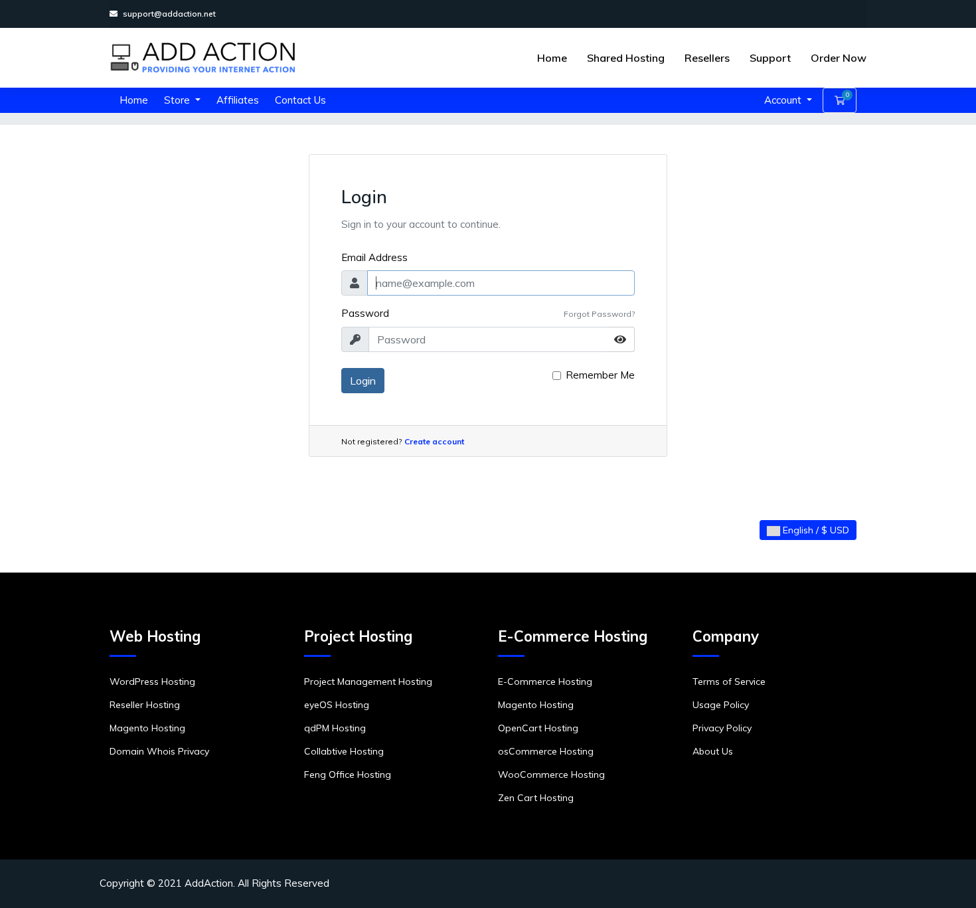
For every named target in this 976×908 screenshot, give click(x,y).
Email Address (374, 257)
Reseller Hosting (145, 705)
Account (784, 100)
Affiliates (237, 100)
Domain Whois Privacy (159, 751)
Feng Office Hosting (347, 774)
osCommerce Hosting (546, 751)
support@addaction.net (169, 14)
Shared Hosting (626, 57)
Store (178, 100)
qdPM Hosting (335, 728)
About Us (712, 751)
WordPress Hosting (152, 681)
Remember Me (600, 375)
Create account (434, 441)
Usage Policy (720, 705)
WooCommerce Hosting (551, 774)
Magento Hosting (147, 728)
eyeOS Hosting (336, 705)
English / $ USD (814, 530)
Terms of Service (729, 681)
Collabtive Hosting (344, 751)
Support (770, 57)
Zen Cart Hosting (536, 798)
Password (365, 313)
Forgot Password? (599, 314)
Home (552, 57)
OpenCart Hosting (538, 728)
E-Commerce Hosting (545, 681)
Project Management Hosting (368, 681)
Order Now (838, 57)
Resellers (707, 57)
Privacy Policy (722, 728)
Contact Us (300, 100)
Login (363, 380)
